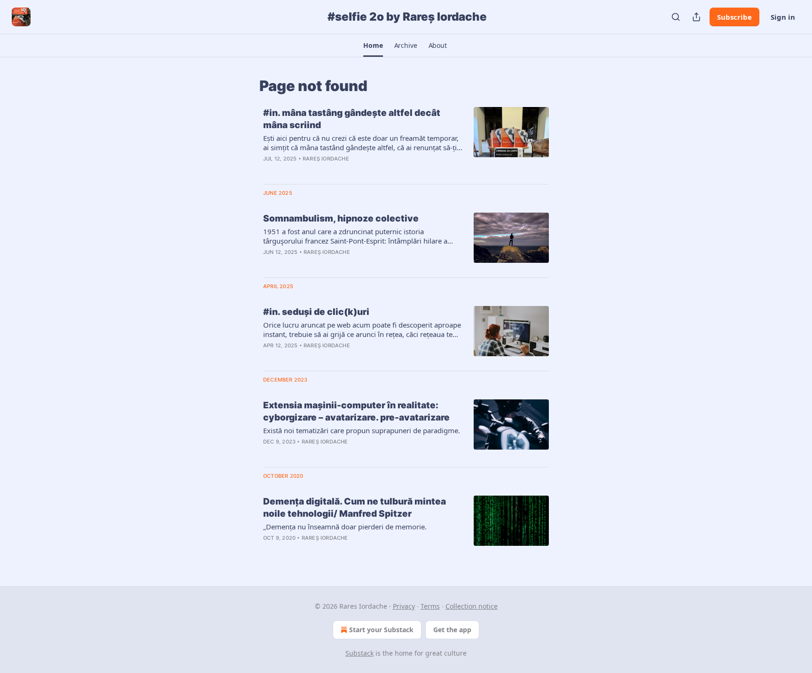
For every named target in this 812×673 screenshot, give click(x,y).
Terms (430, 606)
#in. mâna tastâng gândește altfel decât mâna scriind (351, 118)
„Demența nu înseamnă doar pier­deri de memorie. (345, 526)
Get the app (452, 629)
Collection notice (471, 606)
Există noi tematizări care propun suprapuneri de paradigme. (361, 430)
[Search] (675, 17)
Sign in (783, 17)
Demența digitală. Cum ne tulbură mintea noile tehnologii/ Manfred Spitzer (354, 507)
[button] (373, 45)
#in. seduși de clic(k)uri (316, 311)
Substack (359, 653)
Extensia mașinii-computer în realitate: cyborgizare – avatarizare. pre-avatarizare (356, 411)
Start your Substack (381, 629)
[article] (406, 141)
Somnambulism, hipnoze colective (341, 218)
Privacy (404, 606)
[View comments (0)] (335, 170)
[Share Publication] (696, 17)
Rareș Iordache (326, 158)
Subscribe (734, 17)
